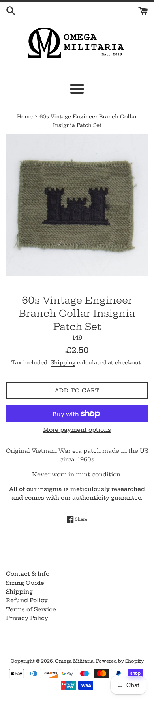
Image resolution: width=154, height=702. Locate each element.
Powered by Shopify (120, 661)
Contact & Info (27, 573)
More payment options (77, 429)
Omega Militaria (74, 661)
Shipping (63, 362)
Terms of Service (31, 609)
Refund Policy (27, 600)
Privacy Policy (27, 618)
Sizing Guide (25, 582)
